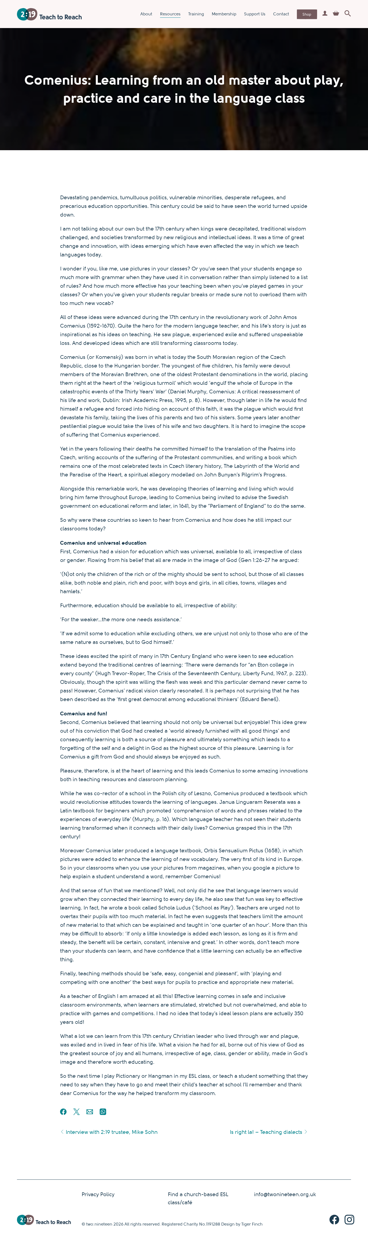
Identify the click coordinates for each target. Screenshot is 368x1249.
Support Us (254, 14)
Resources (170, 14)
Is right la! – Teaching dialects (267, 1132)
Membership (224, 14)
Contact (281, 14)
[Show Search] (348, 14)
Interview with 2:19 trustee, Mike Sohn (111, 1132)
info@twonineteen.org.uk (285, 1194)
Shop (307, 14)
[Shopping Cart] (336, 14)
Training (196, 14)
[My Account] (324, 14)
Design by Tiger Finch (242, 1224)
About (146, 14)
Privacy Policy (98, 1194)
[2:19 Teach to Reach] (49, 14)
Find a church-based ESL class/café (198, 1198)
